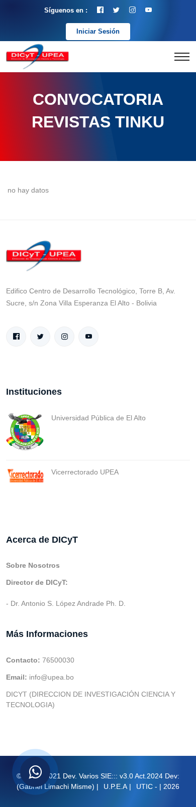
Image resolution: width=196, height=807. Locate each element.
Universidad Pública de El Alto (98, 418)
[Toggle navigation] (182, 57)
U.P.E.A (115, 786)
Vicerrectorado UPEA (85, 472)
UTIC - (146, 786)
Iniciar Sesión (98, 31)
